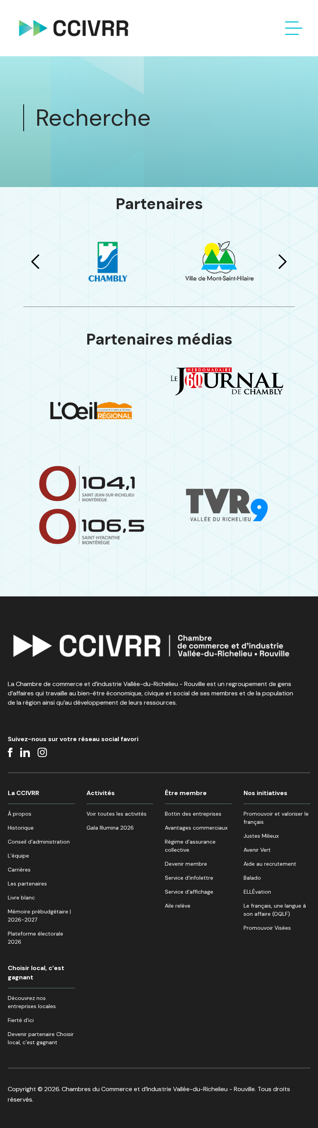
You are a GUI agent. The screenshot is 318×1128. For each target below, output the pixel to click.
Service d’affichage (189, 891)
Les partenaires (27, 883)
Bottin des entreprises (193, 813)
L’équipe (18, 855)
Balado (252, 877)
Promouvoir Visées (267, 927)
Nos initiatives (265, 793)
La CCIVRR (23, 793)
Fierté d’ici (21, 1020)
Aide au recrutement (270, 863)
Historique (21, 827)
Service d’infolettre (189, 877)
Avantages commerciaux (196, 827)
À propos (19, 813)
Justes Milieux (261, 835)
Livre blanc (21, 897)
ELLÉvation (257, 891)
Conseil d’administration (39, 841)
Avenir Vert (257, 849)
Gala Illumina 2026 (110, 827)
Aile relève (177, 905)
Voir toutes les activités (116, 813)
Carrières (19, 869)
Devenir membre (186, 863)
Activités (100, 793)
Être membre (186, 793)
